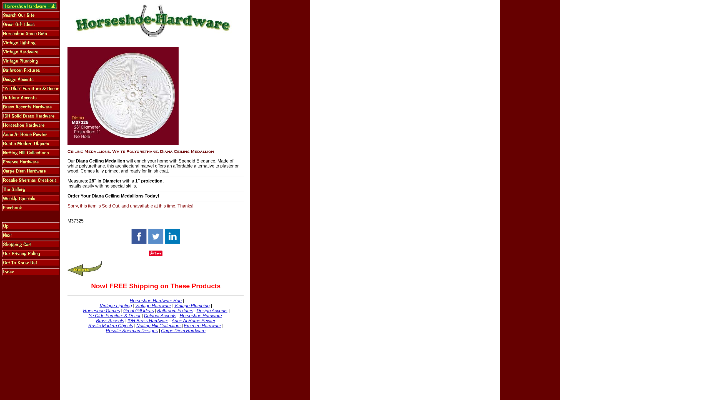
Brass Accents (110, 320)
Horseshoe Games (101, 310)
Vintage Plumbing (192, 305)
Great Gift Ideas (138, 310)
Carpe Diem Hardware (183, 330)
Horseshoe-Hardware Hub (156, 300)
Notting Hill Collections (159, 325)
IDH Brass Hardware (147, 320)
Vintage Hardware (153, 305)
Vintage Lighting (116, 305)
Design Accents (212, 310)
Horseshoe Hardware (201, 315)
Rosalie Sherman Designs (132, 330)
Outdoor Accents (160, 315)
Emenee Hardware (202, 325)
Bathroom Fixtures (175, 310)
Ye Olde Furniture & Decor (115, 315)
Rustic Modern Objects (110, 325)
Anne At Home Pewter (193, 320)
